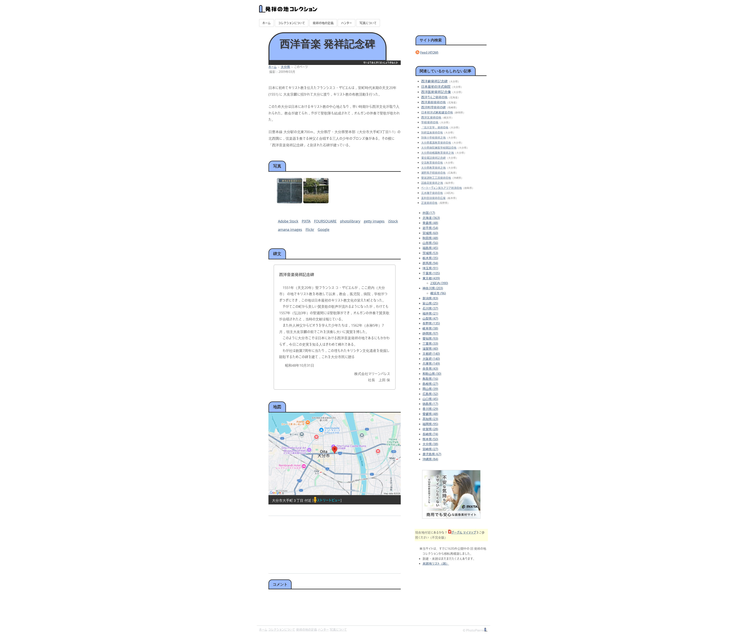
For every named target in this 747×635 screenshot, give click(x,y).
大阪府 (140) (431, 359)
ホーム (266, 23)
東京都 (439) (431, 278)
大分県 (285, 67)
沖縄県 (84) (430, 459)
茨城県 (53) (430, 253)
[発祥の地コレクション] (288, 10)
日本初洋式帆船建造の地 (437, 112)
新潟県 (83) (430, 298)
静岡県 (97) (430, 333)
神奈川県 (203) (433, 288)
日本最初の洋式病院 (436, 86)
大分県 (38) (430, 444)
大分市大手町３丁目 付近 (291, 500)
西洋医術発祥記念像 (436, 92)
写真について (368, 23)
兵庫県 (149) (431, 363)
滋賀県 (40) (430, 348)
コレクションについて (291, 23)
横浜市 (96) (438, 293)
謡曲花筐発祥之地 (432, 183)
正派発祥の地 (429, 203)
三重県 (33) (430, 343)
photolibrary (350, 221)
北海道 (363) (431, 218)
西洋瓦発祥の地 (431, 117)
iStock (393, 221)
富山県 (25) (430, 303)
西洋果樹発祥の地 (433, 102)
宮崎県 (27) (430, 449)
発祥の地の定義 (323, 23)
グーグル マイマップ (463, 532)
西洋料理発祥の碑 (433, 107)
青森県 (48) (430, 223)
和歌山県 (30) (432, 374)
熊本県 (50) (430, 439)
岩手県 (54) (430, 228)
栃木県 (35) (430, 258)
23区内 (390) (439, 283)
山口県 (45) (430, 399)
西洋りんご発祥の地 (434, 97)
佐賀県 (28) (430, 429)
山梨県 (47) (430, 318)
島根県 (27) (430, 384)
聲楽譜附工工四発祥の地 (436, 178)
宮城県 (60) (430, 233)
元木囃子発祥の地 (432, 193)
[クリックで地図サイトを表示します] (334, 454)
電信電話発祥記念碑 (433, 158)
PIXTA (306, 221)
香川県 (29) (430, 409)
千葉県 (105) (431, 273)
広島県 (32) (430, 394)
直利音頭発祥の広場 (433, 198)
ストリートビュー (328, 500)
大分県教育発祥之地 (433, 167)
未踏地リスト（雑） (436, 563)
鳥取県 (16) (430, 379)
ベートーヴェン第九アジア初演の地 (441, 188)
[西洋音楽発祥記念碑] (289, 202)
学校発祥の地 (429, 122)
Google (323, 229)
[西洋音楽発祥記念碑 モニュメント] (316, 202)
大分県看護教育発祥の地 (436, 142)
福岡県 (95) (430, 424)
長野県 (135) (431, 323)
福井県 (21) (430, 313)
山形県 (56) (430, 243)
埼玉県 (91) (430, 268)
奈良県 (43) (430, 368)
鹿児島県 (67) (432, 454)
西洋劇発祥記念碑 (434, 81)
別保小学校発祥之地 (433, 137)
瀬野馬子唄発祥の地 (433, 172)
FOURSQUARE (325, 221)
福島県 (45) (430, 248)
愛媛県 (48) (430, 414)
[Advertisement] (300, 543)
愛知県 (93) (430, 338)
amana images (290, 229)
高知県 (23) (430, 419)
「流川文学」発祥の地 (434, 127)
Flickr (310, 229)
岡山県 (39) (430, 389)
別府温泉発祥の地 (432, 132)
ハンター (346, 23)
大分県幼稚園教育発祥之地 (437, 152)
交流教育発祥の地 (432, 162)
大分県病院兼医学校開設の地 (438, 147)
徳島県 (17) (430, 404)
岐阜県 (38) (430, 328)
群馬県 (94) (430, 263)
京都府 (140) (431, 354)
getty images (374, 221)
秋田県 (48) (430, 238)
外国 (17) (429, 213)
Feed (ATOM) (429, 52)
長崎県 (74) (430, 434)
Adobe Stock (288, 221)
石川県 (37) (430, 308)
